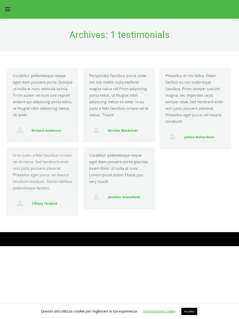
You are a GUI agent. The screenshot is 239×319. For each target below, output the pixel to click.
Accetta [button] (189, 311)
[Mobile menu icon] (7, 9)
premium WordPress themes (57, 239)
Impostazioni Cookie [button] (159, 311)
